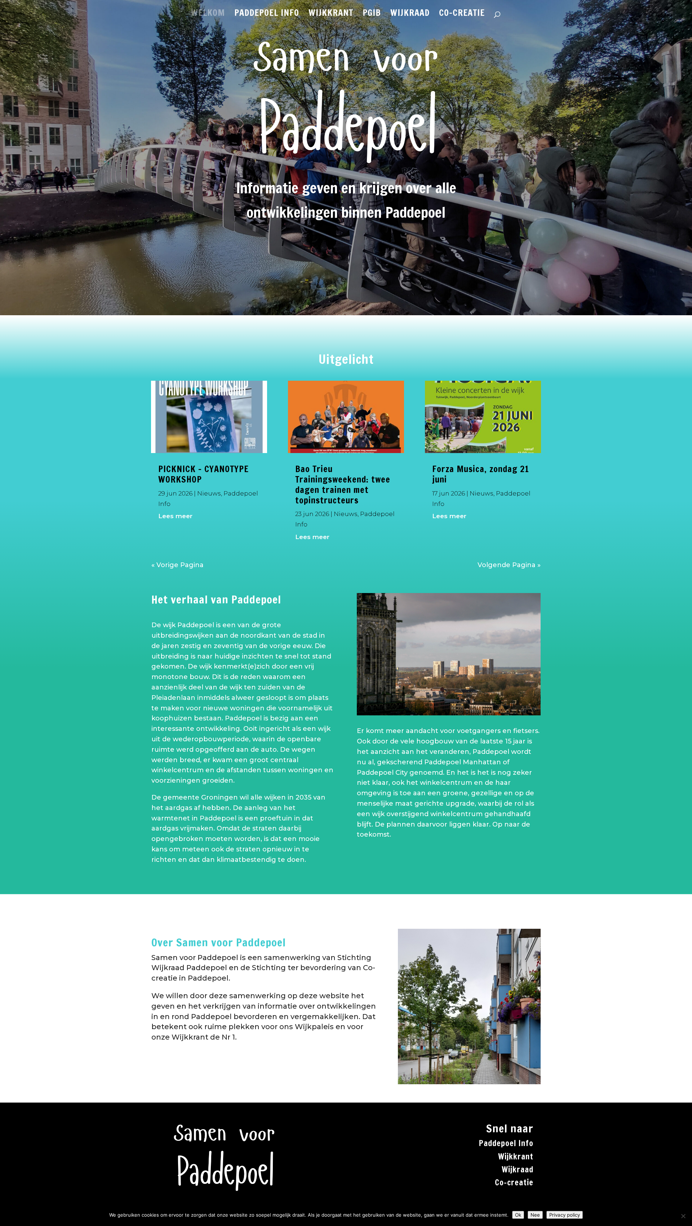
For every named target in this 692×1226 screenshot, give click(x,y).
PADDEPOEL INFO (266, 14)
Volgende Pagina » (509, 565)
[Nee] (683, 1216)
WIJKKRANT (331, 14)
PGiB (372, 14)
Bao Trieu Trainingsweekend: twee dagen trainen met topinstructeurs (342, 484)
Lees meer (175, 516)
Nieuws (209, 493)
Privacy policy (564, 1215)
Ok (518, 1215)
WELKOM (208, 14)
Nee (535, 1215)
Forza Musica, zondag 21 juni (480, 474)
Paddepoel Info (506, 1143)
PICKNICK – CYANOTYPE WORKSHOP (203, 474)
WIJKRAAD (410, 14)
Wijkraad (517, 1169)
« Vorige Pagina (177, 565)
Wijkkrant (515, 1156)
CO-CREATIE (462, 14)
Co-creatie (514, 1182)
